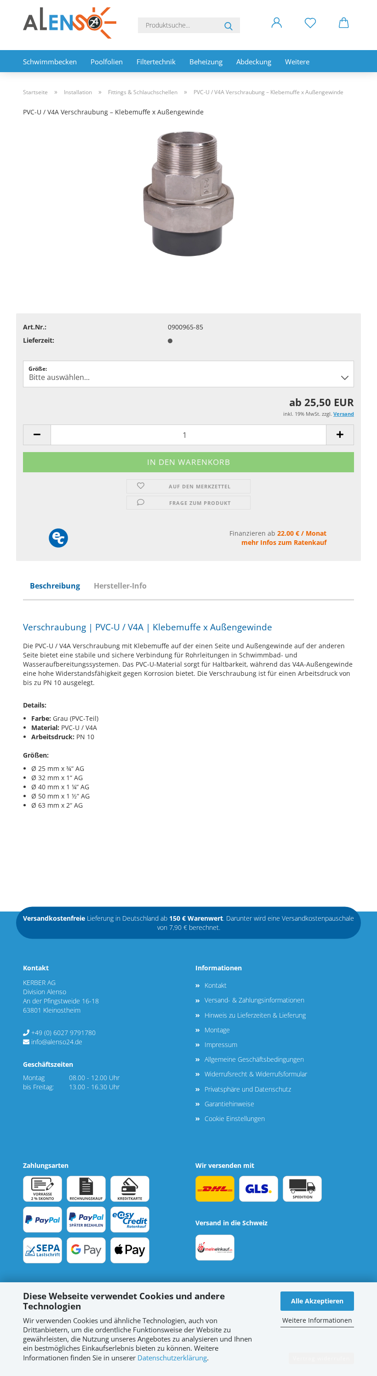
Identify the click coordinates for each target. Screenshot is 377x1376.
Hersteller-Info (120, 586)
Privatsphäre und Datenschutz (248, 1089)
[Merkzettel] (310, 30)
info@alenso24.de (56, 1041)
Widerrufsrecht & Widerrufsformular (256, 1074)
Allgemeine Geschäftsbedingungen (254, 1059)
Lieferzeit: (38, 340)
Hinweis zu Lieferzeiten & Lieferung (255, 1015)
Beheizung (206, 61)
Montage (217, 1029)
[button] (276, 30)
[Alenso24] (73, 23)
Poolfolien (107, 61)
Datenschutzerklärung (172, 1357)
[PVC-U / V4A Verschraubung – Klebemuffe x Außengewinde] (188, 193)
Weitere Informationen (317, 1320)
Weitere (297, 61)
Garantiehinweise (229, 1103)
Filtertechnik (156, 61)
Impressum (221, 1044)
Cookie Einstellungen (235, 1118)
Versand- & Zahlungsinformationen (254, 1000)
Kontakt (216, 985)
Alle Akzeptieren (317, 1301)
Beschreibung (55, 586)
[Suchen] (228, 25)
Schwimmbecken (50, 61)
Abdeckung (253, 61)
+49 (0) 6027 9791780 (63, 1032)
